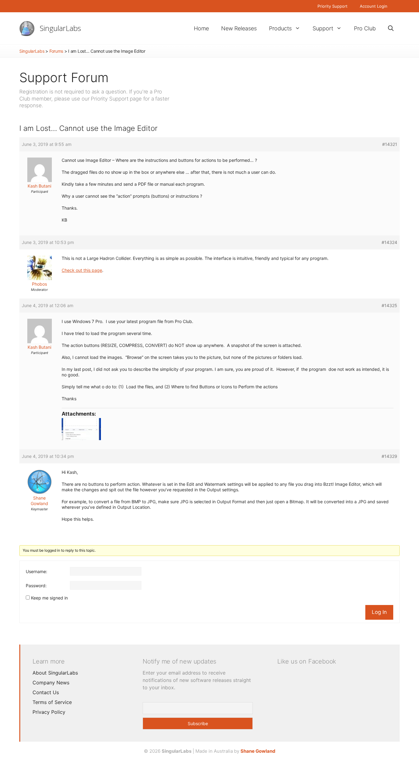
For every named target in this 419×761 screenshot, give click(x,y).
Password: (36, 585)
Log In (379, 612)
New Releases (239, 28)
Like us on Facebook (306, 661)
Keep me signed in (49, 597)
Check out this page (82, 270)
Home (201, 28)
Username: (36, 571)
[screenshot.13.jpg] (228, 429)
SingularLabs (60, 28)
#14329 (389, 456)
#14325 (389, 305)
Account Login (373, 6)
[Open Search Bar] (391, 28)
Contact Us (46, 692)
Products (280, 28)
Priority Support (332, 6)
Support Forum (64, 77)
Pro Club (365, 28)
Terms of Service (52, 702)
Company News (51, 682)
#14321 (389, 144)
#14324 (389, 242)
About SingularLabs (55, 673)
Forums (56, 51)
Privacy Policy (49, 712)
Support (323, 28)
